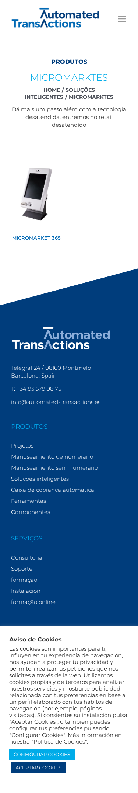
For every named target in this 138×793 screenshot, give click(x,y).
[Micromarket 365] (36, 193)
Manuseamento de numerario (52, 456)
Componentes (30, 511)
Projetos (22, 445)
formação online (33, 601)
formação (24, 579)
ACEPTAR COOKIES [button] (38, 768)
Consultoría (26, 557)
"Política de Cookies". (59, 741)
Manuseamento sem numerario (54, 467)
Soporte (21, 568)
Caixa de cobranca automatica (52, 489)
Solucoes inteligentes (40, 478)
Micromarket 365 (36, 238)
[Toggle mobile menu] (122, 19)
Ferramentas (28, 500)
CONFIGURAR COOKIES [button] (42, 754)
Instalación (25, 590)
